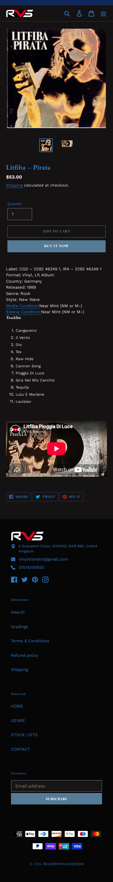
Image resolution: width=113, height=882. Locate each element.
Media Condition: (22, 305)
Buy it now (56, 246)
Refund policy (24, 655)
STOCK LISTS (24, 734)
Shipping (14, 185)
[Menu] (103, 13)
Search (18, 612)
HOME (17, 706)
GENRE (18, 720)
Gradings (19, 626)
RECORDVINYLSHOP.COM (63, 864)
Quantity (14, 204)
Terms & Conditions (30, 640)
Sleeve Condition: (23, 311)
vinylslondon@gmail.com (43, 559)
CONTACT (20, 749)
